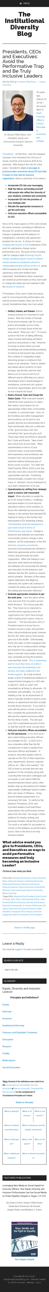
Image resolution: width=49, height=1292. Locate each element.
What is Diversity (9, 893)
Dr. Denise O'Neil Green (32, 905)
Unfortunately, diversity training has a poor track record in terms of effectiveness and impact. (25, 527)
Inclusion (20, 881)
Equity (5, 909)
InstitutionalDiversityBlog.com (16, 1279)
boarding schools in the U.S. (27, 265)
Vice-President (36, 915)
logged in (19, 949)
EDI (44, 905)
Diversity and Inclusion (35, 902)
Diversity (21, 902)
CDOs (18, 899)
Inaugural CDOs (18, 911)
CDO (13, 899)
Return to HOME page (24, 927)
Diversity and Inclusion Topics (25, 878)
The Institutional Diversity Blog (24, 23)
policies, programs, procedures (23, 545)
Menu (26, 3)
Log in (38, 1282)
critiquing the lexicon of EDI (15, 245)
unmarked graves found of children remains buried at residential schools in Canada (22, 262)
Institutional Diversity (34, 881)
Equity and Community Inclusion (22, 909)
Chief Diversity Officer (30, 899)
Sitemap (30, 1282)
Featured (12, 881)
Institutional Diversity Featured (15, 884)
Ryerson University (34, 890)
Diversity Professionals (12, 905)
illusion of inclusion (15, 286)
